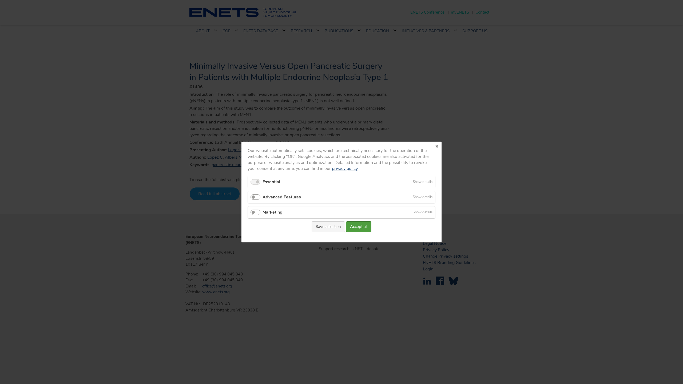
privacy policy (345, 168)
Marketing (273, 212)
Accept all (358, 226)
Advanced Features (282, 197)
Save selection (328, 226)
